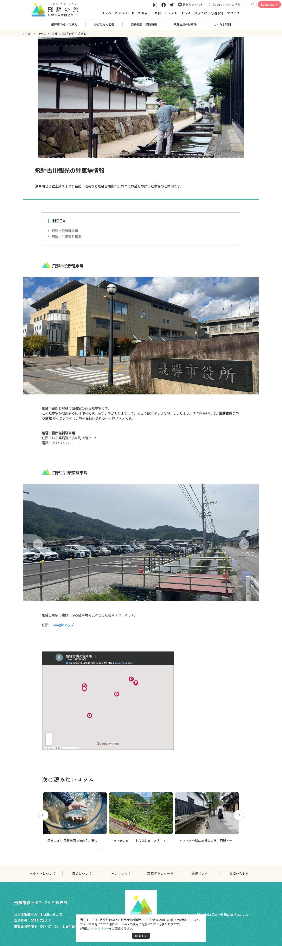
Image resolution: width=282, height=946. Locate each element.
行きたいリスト (192, 4)
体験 (157, 13)
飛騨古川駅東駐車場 (66, 236)
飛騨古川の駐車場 (185, 24)
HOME (27, 34)
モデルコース (124, 13)
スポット (144, 13)
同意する (141, 936)
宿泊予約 (217, 13)
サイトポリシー (99, 928)
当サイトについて (43, 873)
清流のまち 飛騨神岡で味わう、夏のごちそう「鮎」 (83, 840)
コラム (106, 13)
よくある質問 (222, 24)
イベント (170, 13)
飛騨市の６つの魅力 (64, 24)
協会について (82, 873)
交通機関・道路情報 (144, 24)
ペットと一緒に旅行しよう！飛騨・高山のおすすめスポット (221, 840)
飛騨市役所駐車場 (65, 230)
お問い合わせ (239, 873)
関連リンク (199, 873)
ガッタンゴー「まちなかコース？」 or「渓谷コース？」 (152, 840)
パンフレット (121, 873)
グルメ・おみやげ (194, 13)
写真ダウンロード (160, 873)
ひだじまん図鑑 (104, 24)
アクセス (233, 13)
